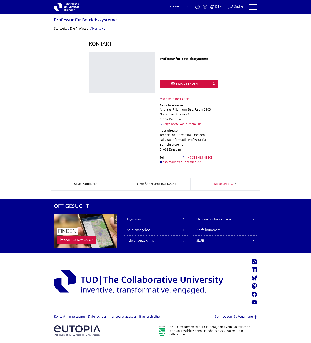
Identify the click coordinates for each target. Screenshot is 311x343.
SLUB (200, 240)
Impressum (76, 316)
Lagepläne (134, 219)
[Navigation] (253, 7)
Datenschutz (97, 316)
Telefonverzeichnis (140, 240)
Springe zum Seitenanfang (234, 316)
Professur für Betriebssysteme (85, 20)
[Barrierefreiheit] (205, 7)
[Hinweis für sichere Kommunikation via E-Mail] (213, 84)
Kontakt (59, 316)
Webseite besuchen (175, 99)
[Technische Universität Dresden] (66, 7)
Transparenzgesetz (122, 316)
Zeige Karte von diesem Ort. (182, 124)
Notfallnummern (208, 230)
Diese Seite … (223, 184)
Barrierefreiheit (150, 316)
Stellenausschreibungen (213, 219)
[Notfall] (197, 7)
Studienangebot (138, 230)
